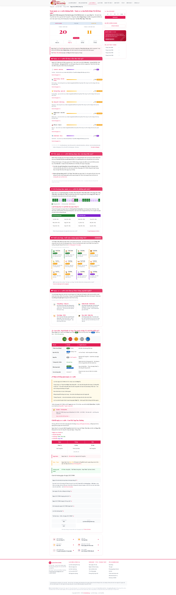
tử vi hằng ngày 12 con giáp (74, 245)
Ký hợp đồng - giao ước (59, 91)
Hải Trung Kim (73, 357)
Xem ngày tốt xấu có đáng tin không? (61, 491)
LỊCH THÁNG (92, 2)
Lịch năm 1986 (58, 6)
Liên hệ (110, 571)
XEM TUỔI (116, 2)
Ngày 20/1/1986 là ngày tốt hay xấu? (61, 501)
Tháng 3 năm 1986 (109, 52)
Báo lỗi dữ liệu (87, 529)
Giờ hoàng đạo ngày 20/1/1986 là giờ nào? (62, 506)
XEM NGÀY (115, 17)
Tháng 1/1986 (66, 6)
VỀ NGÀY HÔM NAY (115, 25)
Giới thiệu (111, 564)
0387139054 (53, 573)
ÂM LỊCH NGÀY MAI (83, 2)
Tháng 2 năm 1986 (109, 50)
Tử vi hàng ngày (92, 571)
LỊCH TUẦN (100, 2)
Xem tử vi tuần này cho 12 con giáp (60, 284)
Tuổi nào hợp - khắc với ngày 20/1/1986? (62, 516)
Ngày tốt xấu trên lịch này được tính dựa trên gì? (64, 480)
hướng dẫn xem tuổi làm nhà (60, 177)
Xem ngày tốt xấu (93, 564)
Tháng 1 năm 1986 (109, 47)
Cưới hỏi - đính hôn (58, 69)
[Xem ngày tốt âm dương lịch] (58, 3)
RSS (115, 577)
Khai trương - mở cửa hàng (59, 79)
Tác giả (110, 567)
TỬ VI (122, 2)
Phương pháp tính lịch (114, 569)
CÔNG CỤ (136, 2)
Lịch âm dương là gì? (57, 511)
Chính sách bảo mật (113, 573)
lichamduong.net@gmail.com (56, 571)
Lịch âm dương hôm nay (74, 564)
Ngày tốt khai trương (93, 567)
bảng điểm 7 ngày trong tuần (66, 406)
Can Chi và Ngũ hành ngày (95, 145)
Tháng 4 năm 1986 (109, 55)
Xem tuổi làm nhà (93, 569)
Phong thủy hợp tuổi (93, 573)
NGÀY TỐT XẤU (108, 2)
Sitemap (111, 577)
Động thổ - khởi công (59, 102)
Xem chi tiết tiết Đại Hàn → (62, 416)
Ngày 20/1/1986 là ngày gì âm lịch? (61, 496)
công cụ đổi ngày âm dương (82, 423)
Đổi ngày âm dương (73, 573)
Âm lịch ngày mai (73, 567)
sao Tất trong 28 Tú (76, 463)
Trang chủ (52, 6)
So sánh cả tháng (94, 147)
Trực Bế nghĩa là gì (63, 145)
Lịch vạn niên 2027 (73, 571)
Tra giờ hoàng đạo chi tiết (92, 231)
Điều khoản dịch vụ (113, 575)
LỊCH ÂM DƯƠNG (72, 2)
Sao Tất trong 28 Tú (72, 145)
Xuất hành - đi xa (58, 135)
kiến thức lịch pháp (68, 487)
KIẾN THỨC (129, 2)
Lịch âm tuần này (73, 569)
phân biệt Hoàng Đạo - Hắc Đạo (82, 145)
